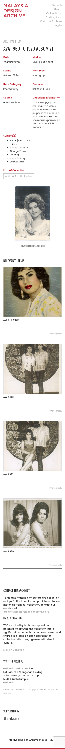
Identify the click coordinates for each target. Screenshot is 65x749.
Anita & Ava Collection (18, 176)
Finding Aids (54, 17)
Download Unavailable (32, 246)
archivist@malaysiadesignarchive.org (26, 611)
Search (57, 5)
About (57, 9)
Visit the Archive (51, 21)
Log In (58, 25)
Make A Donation (13, 649)
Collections (54, 13)
